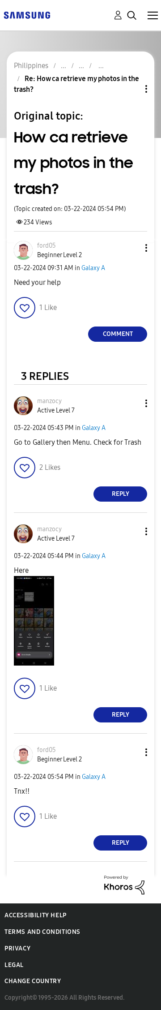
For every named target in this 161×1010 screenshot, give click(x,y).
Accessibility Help (35, 915)
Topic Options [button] (131, 89)
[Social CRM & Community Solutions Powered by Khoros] (124, 884)
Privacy (17, 948)
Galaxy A (93, 268)
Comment (118, 334)
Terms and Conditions (42, 932)
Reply (120, 494)
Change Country (32, 981)
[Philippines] (27, 14)
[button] (131, 248)
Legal (14, 965)
